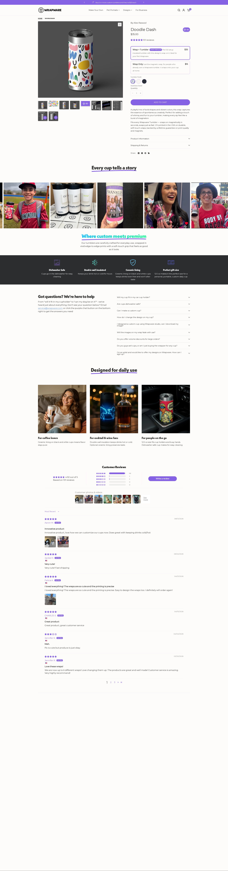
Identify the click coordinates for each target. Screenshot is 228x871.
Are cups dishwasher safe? (129, 304)
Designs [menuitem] (126, 10)
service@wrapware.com (50, 308)
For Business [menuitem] (141, 10)
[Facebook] (138, 153)
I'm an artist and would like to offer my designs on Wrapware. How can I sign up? (149, 353)
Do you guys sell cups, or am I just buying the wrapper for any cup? (147, 346)
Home (40, 18)
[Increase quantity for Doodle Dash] (140, 93)
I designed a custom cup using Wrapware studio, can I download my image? (147, 325)
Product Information (140, 139)
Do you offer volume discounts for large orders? (138, 339)
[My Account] (183, 10)
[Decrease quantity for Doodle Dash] (133, 93)
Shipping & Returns (139, 145)
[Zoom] (119, 24)
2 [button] (110, 682)
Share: (133, 153)
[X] (142, 153)
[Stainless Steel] (133, 81)
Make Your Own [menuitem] (96, 10)
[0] (188, 10)
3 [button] (114, 682)
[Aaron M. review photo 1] (50, 541)
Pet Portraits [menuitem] (112, 10)
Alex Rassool (140, 23)
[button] (137, 40)
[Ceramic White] (138, 81)
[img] (51, 519)
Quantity (134, 88)
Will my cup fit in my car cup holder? (133, 297)
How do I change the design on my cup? (135, 317)
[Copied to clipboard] (148, 153)
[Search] (179, 10)
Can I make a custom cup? (129, 310)
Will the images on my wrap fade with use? (136, 332)
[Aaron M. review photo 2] (63, 541)
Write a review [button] (162, 479)
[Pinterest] (145, 153)
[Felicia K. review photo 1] (50, 599)
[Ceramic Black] (144, 81)
